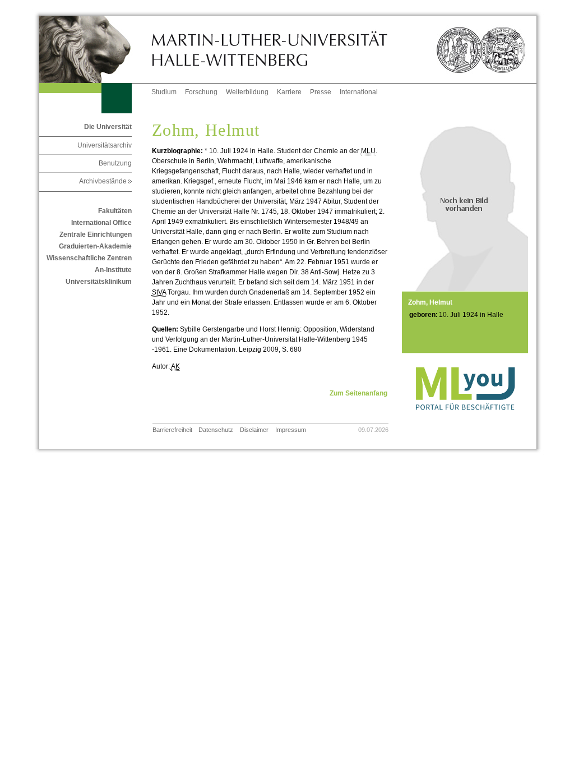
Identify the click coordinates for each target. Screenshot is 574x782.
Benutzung (115, 163)
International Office (101, 223)
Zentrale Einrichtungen (95, 234)
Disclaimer (254, 429)
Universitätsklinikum (99, 282)
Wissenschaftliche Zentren (89, 258)
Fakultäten (115, 211)
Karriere (289, 92)
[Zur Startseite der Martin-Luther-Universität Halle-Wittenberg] (95, 49)
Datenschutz (215, 429)
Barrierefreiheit (172, 429)
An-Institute (113, 270)
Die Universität (108, 127)
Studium (164, 92)
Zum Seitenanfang (358, 393)
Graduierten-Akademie (95, 246)
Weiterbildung (247, 92)
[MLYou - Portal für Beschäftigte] (465, 421)
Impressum (290, 429)
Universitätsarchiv (104, 145)
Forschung (201, 92)
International (359, 92)
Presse (320, 92)
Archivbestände (105, 181)
